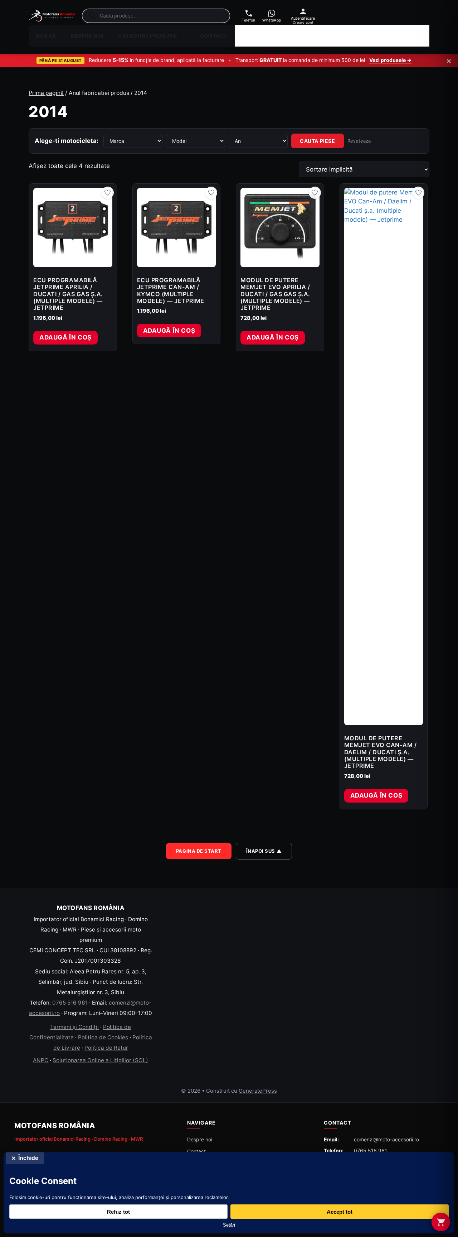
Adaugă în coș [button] (65, 337)
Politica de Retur (106, 1047)
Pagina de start (198, 851)
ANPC (40, 1060)
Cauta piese (317, 141)
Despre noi (87, 36)
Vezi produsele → (390, 60)
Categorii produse (147, 36)
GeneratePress (258, 1090)
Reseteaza (359, 141)
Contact (214, 36)
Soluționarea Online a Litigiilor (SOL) (100, 1060)
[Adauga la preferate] (108, 193)
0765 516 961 (70, 1002)
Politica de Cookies (103, 1037)
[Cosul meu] (441, 1222)
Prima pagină (46, 93)
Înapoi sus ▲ (264, 851)
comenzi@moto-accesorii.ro (386, 1139)
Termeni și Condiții (74, 1027)
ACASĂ (46, 36)
